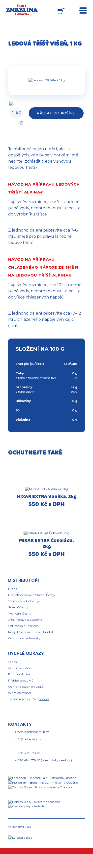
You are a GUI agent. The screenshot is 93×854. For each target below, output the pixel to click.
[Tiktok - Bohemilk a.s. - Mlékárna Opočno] (40, 787)
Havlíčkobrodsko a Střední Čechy (31, 595)
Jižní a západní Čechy (23, 601)
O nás (12, 662)
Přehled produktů (20, 680)
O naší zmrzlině (19, 668)
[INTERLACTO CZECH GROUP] (29, 806)
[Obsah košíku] (61, 11)
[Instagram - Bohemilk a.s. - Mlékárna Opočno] (43, 782)
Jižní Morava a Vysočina (25, 619)
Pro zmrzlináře (19, 674)
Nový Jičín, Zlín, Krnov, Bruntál (30, 632)
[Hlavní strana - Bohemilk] (22, 10)
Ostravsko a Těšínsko (23, 626)
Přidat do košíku (56, 113)
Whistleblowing (19, 693)
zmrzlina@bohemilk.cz (32, 732)
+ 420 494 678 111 (27, 753)
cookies (44, 699)
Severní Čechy (18, 607)
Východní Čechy (19, 613)
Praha (12, 589)
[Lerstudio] (20, 837)
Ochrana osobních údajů (26, 686)
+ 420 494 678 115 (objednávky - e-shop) (43, 760)
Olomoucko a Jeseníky (24, 638)
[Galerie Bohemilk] (46, 80)
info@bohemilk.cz (28, 739)
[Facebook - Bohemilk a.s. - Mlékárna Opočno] (42, 777)
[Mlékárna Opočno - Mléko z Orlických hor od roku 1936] (36, 801)
